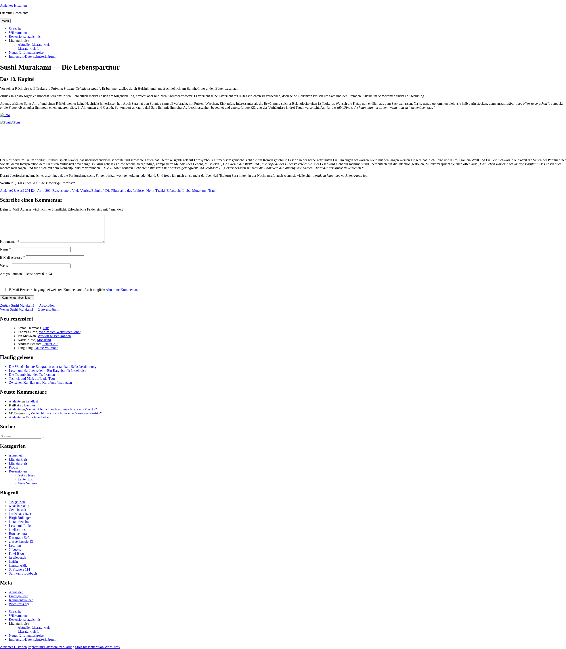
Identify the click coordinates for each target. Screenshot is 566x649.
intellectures (17, 529)
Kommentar (9, 241)
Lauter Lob (25, 479)
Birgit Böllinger (20, 518)
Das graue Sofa (19, 537)
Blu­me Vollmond (46, 348)
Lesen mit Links (20, 526)
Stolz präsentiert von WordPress (97, 647)
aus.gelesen (17, 502)
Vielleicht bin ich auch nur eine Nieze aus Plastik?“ (61, 409)
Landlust (32, 401)
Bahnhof (97, 190)
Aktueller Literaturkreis (34, 44)
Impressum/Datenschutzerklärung (32, 56)
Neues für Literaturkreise (26, 52)
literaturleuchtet (19, 522)
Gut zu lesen (26, 475)
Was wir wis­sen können (54, 336)
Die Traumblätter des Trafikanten (32, 374)
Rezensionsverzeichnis (24, 36)
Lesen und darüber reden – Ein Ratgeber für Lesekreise (47, 370)
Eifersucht (173, 190)
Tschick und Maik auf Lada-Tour (32, 378)
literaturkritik (18, 565)
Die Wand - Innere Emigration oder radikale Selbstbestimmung (52, 366)
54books (15, 549)
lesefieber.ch (17, 557)
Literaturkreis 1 (28, 48)
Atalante (6, 190)
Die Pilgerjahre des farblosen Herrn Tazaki (135, 190)
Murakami (199, 190)
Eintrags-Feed (18, 596)
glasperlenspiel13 (21, 541)
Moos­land (44, 340)
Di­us (46, 328)
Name (5, 249)
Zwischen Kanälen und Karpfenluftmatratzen (40, 382)
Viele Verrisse (81, 190)
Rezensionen (61, 190)
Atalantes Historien (13, 5)
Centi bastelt (17, 510)
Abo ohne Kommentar (121, 290)
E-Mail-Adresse (12, 257)
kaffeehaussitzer (20, 514)
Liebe (186, 190)
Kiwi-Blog (16, 553)
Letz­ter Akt (50, 344)
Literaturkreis (18, 459)
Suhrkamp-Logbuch (23, 573)
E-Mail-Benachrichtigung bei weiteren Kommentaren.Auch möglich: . (73, 290)
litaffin (13, 561)
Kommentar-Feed (21, 600)
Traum (212, 190)
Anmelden (16, 592)
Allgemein (16, 455)
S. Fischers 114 (19, 569)
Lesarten (15, 545)
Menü (5, 21)
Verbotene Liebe (37, 417)
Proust (13, 467)
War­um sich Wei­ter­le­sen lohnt (59, 332)
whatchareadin (19, 506)
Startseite (15, 28)
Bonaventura (18, 533)
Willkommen (18, 32)
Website (5, 266)
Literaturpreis (18, 463)
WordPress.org (19, 604)
